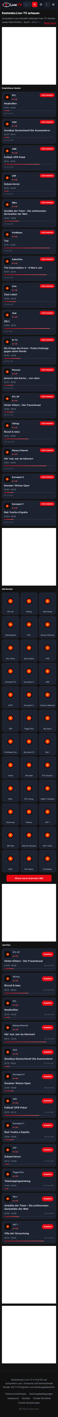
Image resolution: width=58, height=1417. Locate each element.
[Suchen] (34, 4)
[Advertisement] (29, 56)
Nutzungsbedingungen (41, 1394)
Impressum (13, 1398)
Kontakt (26, 1398)
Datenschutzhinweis (15, 1394)
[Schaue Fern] (12, 4)
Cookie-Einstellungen (29, 1402)
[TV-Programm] (41, 4)
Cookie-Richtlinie (42, 1398)
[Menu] (53, 4)
